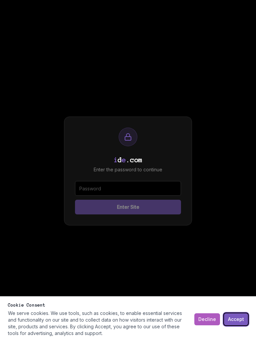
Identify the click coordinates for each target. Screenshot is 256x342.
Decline (207, 319)
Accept (236, 319)
